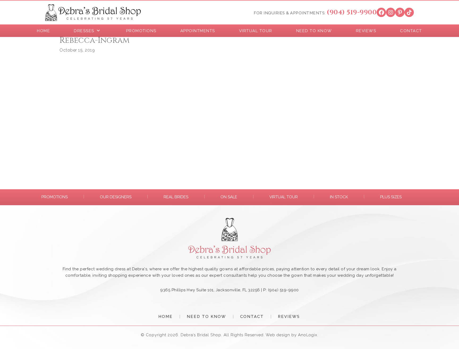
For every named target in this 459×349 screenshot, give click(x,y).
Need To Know (206, 316)
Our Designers (115, 197)
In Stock (339, 197)
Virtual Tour (283, 197)
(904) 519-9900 (352, 12)
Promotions (54, 197)
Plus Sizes (391, 197)
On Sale (228, 197)
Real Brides (176, 197)
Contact (252, 316)
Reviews (289, 316)
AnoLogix (307, 335)
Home (165, 316)
